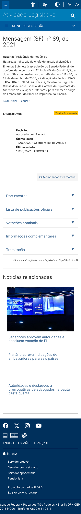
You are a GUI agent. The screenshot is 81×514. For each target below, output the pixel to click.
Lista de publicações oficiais (29, 209)
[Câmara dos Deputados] (6, 435)
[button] (33, 4)
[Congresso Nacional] (14, 435)
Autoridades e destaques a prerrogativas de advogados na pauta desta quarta (39, 389)
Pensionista (15, 478)
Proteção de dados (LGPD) (25, 487)
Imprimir (24, 100)
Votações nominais (22, 223)
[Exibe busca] (72, 15)
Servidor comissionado (23, 467)
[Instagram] (27, 426)
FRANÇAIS (41, 443)
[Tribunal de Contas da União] (23, 435)
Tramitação (15, 250)
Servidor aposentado (22, 473)
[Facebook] (7, 426)
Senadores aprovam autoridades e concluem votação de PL (36, 339)
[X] (16, 426)
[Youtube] (37, 426)
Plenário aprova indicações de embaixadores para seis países (33, 356)
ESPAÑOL (24, 443)
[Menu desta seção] (6, 26)
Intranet (11, 453)
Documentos (16, 196)
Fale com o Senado (24, 493)
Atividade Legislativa (29, 14)
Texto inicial (10, 100)
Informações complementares (31, 236)
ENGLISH (9, 443)
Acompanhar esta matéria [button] (58, 177)
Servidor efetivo (18, 461)
